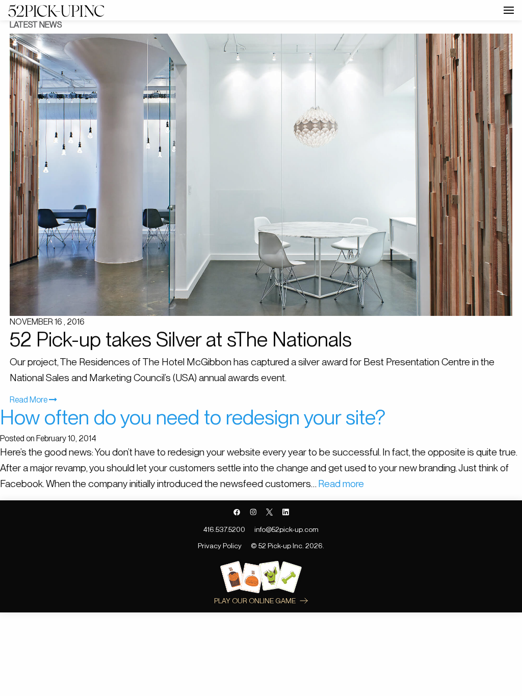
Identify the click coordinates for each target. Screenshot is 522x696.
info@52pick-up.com (286, 529)
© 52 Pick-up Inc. (277, 546)
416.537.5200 (224, 529)
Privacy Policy (220, 546)
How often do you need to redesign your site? (192, 417)
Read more (341, 484)
